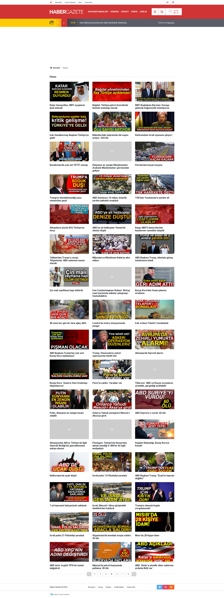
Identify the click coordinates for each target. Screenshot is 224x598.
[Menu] (155, 12)
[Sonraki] (134, 574)
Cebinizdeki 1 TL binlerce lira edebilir (95, 23)
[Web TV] (167, 2)
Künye (100, 587)
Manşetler (58, 2)
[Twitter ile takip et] (160, 587)
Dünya (134, 11)
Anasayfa (91, 587)
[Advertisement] (112, 46)
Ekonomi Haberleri (98, 11)
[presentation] (58, 22)
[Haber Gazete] (66, 11)
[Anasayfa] (51, 2)
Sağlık (143, 11)
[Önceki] (89, 574)
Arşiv (80, 2)
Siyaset (125, 11)
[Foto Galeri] (173, 2)
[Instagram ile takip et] (165, 587)
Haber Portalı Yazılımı (61, 594)
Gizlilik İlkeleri (119, 587)
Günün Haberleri (70, 2)
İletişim (108, 587)
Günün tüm (166, 23)
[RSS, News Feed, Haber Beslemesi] (171, 587)
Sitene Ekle (88, 2)
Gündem (114, 11)
